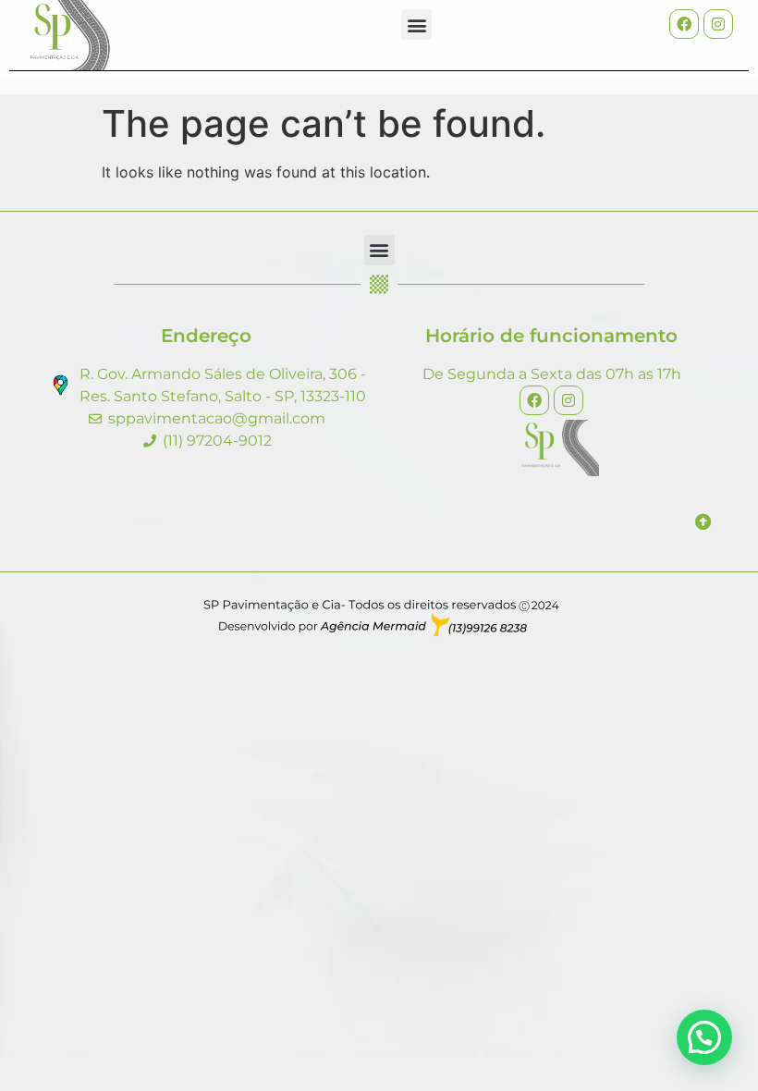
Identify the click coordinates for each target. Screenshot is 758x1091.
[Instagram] (718, 24)
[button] (416, 24)
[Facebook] (684, 24)
